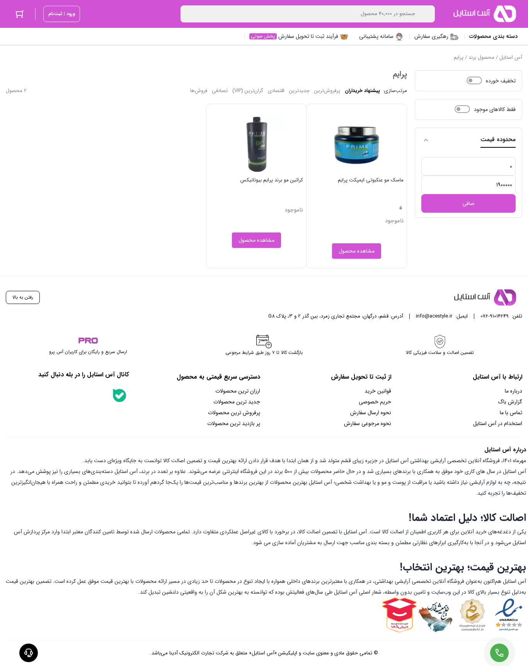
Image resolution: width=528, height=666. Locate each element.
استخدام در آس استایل (497, 423)
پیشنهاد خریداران (362, 91)
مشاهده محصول (357, 251)
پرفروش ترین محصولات (234, 412)
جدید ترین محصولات (236, 402)
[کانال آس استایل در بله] (119, 395)
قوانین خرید (377, 391)
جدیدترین (299, 91)
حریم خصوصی (375, 402)
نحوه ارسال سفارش (370, 412)
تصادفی (220, 91)
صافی (468, 203)
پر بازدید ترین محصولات (233, 423)
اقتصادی (276, 91)
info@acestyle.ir (434, 316)
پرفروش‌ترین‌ (327, 91)
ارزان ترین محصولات (237, 391)
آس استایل (510, 57)
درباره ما (513, 391)
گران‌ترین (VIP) (247, 91)
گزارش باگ (510, 402)
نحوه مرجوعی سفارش (367, 423)
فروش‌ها (198, 91)
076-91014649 (494, 316)
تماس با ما (511, 412)
